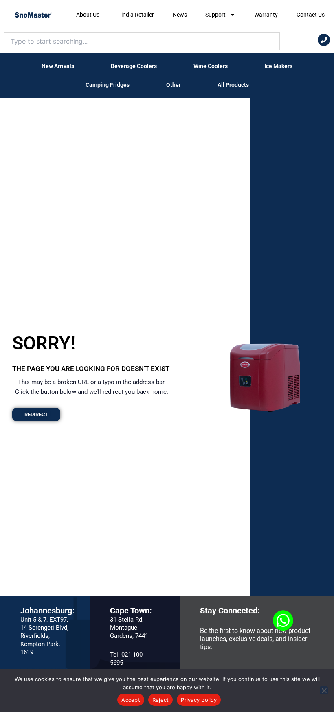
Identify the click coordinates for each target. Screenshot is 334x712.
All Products (233, 84)
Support (215, 14)
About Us (87, 14)
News (180, 14)
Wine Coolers (210, 66)
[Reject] (324, 690)
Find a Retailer (136, 14)
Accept (130, 700)
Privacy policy (199, 700)
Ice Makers (278, 66)
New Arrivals (58, 66)
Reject (160, 700)
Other (173, 84)
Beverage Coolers (134, 66)
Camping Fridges (108, 84)
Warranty (266, 14)
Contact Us (311, 14)
